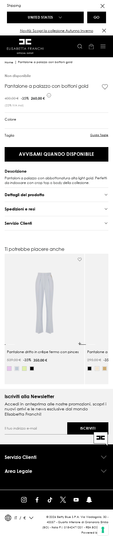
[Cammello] (104, 368)
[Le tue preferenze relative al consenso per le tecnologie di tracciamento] (102, 529)
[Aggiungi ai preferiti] (104, 86)
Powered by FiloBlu (94, 532)
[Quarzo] (9, 368)
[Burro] (97, 368)
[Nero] (32, 368)
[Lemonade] (24, 368)
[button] (56, 30)
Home (9, 62)
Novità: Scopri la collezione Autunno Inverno (56, 30)
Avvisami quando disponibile (56, 154)
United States (40, 17)
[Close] (102, 6)
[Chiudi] (104, 30)
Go (97, 17)
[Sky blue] (16, 368)
